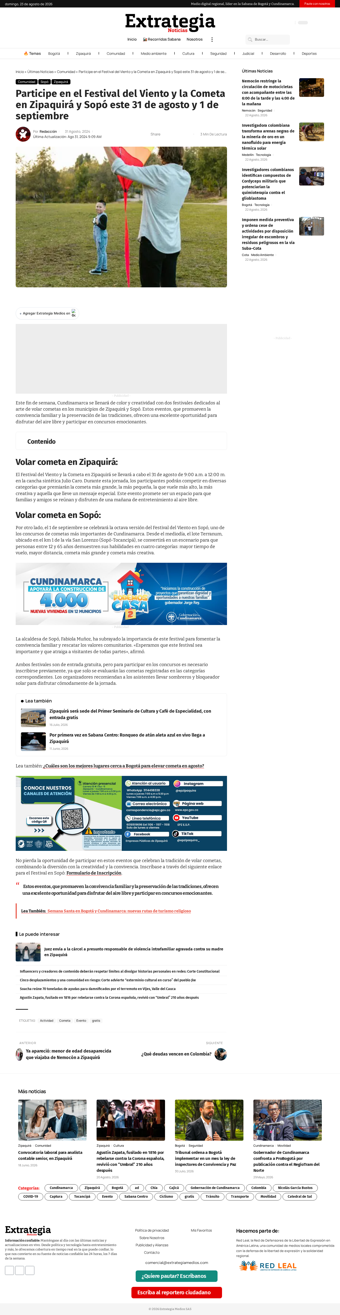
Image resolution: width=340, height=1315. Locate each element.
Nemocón (248, 111)
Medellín (248, 155)
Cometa (64, 1020)
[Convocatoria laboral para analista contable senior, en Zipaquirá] (52, 1120)
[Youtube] (29, 1270)
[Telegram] (285, 23)
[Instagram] (275, 23)
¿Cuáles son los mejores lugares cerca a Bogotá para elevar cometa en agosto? (123, 766)
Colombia (258, 1188)
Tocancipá (82, 1196)
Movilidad (284, 1145)
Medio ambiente (154, 53)
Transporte (240, 1196)
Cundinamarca (263, 1145)
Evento (81, 1020)
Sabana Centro (136, 1196)
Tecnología (263, 155)
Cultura (188, 53)
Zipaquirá (83, 53)
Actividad (46, 1020)
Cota (245, 255)
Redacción (48, 131)
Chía (154, 1188)
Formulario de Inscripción (93, 873)
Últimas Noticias (40, 71)
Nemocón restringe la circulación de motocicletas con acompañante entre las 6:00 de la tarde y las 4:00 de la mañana (268, 92)
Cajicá (174, 1188)
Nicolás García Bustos (295, 1188)
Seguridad (218, 53)
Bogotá (54, 53)
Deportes (309, 53)
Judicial (248, 53)
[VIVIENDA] (121, 593)
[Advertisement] (121, 359)
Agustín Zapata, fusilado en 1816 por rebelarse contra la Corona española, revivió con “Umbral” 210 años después (109, 998)
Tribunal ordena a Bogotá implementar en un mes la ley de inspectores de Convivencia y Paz (205, 1158)
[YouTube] (270, 23)
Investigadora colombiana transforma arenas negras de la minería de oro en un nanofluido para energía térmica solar (268, 137)
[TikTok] (280, 23)
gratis (96, 1020)
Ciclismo (166, 1196)
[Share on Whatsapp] (173, 134)
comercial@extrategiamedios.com (176, 1262)
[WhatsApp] (289, 23)
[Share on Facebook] (165, 134)
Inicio (20, 71)
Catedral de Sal (300, 1196)
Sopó (45, 81)
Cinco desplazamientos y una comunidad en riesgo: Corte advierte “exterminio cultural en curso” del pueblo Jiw (108, 980)
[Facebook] (265, 23)
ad (137, 1188)
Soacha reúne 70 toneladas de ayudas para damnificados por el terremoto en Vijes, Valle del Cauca (98, 989)
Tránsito (212, 1196)
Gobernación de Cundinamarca (215, 1188)
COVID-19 (30, 1196)
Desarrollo (278, 53)
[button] (212, 40)
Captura (56, 1196)
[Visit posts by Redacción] (23, 134)
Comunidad (116, 53)
